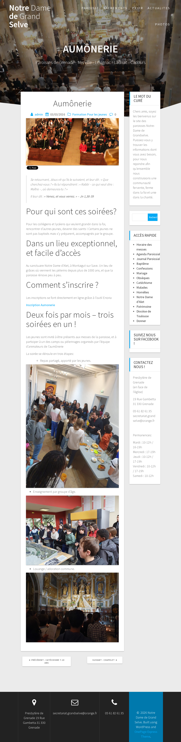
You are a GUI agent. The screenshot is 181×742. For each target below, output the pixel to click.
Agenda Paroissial (148, 254)
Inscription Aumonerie (40, 305)
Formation (79, 114)
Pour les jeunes (97, 114)
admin (39, 114)
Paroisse (90, 8)
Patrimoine (143, 307)
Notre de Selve (30, 16)
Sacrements (115, 8)
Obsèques (143, 278)
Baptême (142, 264)
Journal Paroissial (148, 259)
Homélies (142, 292)
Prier (137, 8)
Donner (141, 321)
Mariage (141, 273)
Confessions (144, 268)
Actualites (159, 8)
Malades (142, 287)
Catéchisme (144, 283)
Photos (162, 24)
